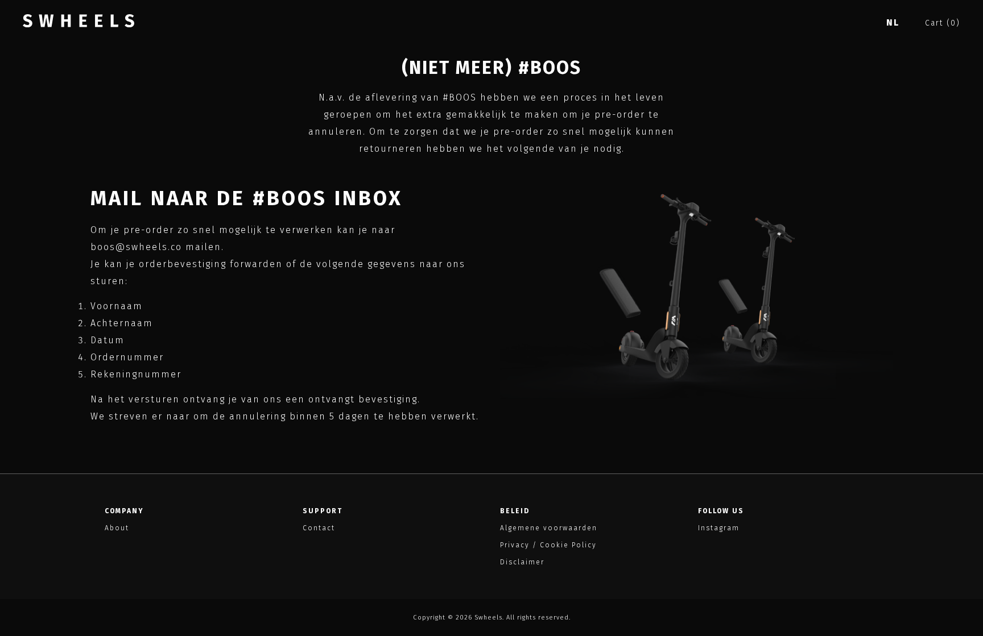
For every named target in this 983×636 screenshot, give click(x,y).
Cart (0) (942, 23)
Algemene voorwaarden (548, 528)
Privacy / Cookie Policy (548, 545)
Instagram (719, 528)
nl (892, 22)
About (117, 528)
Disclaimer (522, 562)
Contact (319, 528)
